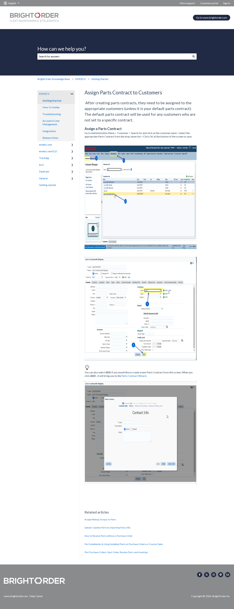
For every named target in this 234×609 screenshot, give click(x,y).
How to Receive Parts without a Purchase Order (109, 535)
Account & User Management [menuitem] (51, 122)
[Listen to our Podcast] (220, 574)
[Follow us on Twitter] (206, 574)
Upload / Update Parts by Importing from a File (107, 527)
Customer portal (209, 3)
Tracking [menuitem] (44, 157)
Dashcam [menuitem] (44, 171)
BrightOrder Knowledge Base (53, 78)
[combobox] (114, 56)
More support (187, 3)
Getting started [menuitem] (47, 184)
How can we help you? (61, 49)
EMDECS (80, 78)
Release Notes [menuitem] (50, 137)
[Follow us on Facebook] (199, 574)
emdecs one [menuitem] (45, 144)
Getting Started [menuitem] (52, 100)
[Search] (194, 56)
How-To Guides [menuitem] (51, 107)
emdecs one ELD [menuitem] (48, 151)
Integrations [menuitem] (49, 131)
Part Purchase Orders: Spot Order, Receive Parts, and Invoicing (116, 552)
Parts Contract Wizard (133, 375)
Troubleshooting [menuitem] (52, 114)
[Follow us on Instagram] (213, 574)
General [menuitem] (43, 178)
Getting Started (99, 78)
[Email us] (227, 574)
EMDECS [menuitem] (44, 93)
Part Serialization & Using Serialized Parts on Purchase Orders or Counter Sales (124, 544)
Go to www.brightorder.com (211, 17)
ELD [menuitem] (41, 164)
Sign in (226, 3)
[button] (72, 94)
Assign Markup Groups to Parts (100, 519)
